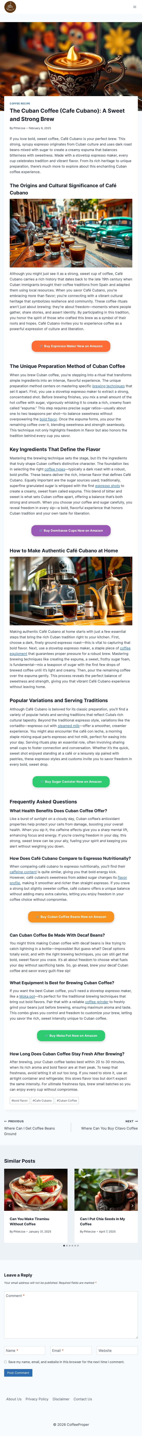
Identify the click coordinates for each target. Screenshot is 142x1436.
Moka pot (27, 996)
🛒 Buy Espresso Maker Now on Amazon (71, 346)
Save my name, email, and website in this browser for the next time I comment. (66, 1362)
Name (12, 1351)
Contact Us (83, 1399)
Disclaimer (61, 1399)
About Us (13, 1399)
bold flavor (48, 419)
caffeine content (23, 872)
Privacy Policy (37, 1399)
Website (105, 1351)
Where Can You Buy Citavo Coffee (109, 1125)
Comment (15, 1296)
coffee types (55, 469)
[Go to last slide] (9, 1205)
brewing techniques (108, 386)
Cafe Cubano (42, 1100)
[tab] (64, 1246)
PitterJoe (19, 128)
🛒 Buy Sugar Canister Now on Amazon (71, 781)
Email (58, 1351)
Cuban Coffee (67, 1100)
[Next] (132, 1205)
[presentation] (36, 1190)
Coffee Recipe (20, 103)
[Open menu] (134, 6)
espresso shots (107, 486)
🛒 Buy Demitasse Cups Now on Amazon (71, 530)
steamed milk (68, 726)
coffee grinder (96, 1002)
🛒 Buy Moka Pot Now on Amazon (71, 1035)
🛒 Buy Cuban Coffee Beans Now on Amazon (71, 917)
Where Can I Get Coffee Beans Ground (29, 1128)
